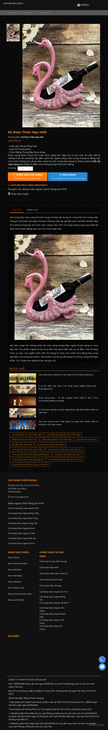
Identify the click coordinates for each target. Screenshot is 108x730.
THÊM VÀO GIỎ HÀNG (29, 176)
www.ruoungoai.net (19, 497)
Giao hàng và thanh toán (51, 579)
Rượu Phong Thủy (16, 588)
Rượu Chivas (13, 557)
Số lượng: (12, 168)
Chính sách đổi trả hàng (50, 585)
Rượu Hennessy (15, 575)
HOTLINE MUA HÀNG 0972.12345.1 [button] (29, 185)
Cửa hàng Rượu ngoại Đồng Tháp (23, 513)
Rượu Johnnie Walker (18, 563)
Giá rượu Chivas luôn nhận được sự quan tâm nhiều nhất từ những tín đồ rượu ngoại (68, 423)
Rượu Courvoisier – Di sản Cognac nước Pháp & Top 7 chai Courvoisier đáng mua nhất (68, 399)
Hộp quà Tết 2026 (16, 600)
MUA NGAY (68, 176)
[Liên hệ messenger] (102, 667)
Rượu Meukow (14, 582)
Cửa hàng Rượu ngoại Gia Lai (21, 543)
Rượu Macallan (14, 569)
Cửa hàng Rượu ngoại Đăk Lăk (22, 538)
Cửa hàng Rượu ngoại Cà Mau (21, 533)
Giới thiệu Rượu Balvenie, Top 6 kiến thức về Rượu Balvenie (66, 375)
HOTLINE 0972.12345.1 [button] (13, 3)
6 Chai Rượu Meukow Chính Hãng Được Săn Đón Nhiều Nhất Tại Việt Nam (68, 411)
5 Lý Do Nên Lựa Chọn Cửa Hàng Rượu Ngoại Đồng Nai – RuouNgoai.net (68, 387)
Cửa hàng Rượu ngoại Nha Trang (23, 518)
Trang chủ (12, 13)
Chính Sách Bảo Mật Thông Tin (54, 573)
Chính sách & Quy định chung (53, 561)
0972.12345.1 (15, 492)
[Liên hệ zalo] (102, 659)
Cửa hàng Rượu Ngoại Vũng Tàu (23, 523)
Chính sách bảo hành (49, 567)
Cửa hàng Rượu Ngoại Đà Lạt (21, 528)
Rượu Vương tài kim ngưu (20, 594)
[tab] (17, 210)
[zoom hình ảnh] (96, 124)
